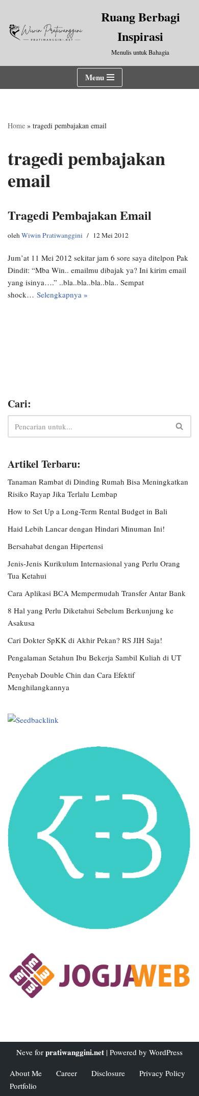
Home (16, 125)
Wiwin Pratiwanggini (52, 235)
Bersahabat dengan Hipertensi (55, 546)
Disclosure (108, 1073)
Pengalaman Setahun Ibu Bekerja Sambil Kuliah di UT (94, 657)
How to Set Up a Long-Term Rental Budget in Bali (87, 511)
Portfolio (23, 1086)
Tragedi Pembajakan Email (80, 215)
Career (66, 1073)
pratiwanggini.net (74, 1052)
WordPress (166, 1052)
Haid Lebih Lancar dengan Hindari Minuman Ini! (86, 528)
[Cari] (179, 426)
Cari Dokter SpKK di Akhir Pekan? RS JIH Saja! (85, 640)
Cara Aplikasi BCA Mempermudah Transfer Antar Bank (97, 593)
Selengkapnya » (62, 294)
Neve (24, 1052)
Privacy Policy (162, 1073)
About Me (26, 1073)
